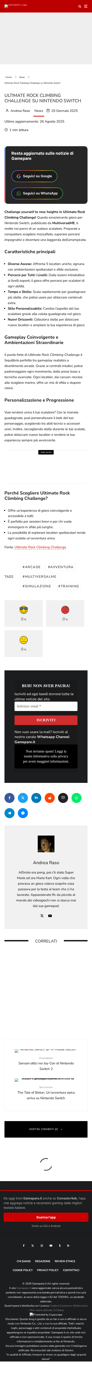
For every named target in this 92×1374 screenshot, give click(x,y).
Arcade (33, 567)
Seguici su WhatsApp (40, 193)
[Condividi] (9, 798)
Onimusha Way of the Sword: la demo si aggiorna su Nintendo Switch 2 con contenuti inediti (57, 463)
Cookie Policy (23, 1270)
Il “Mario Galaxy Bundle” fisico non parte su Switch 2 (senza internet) (52, 1014)
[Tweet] (23, 798)
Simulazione (38, 586)
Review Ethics (65, 1261)
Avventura (62, 567)
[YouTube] (51, 1245)
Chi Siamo (24, 1261)
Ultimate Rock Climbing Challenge (40, 547)
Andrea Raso (20, 110)
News (38, 110)
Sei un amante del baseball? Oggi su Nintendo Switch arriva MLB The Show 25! (54, 987)
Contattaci (71, 1270)
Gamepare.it (24, 1288)
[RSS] (68, 1245)
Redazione (42, 1261)
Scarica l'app (46, 1217)
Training (70, 586)
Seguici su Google (37, 176)
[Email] (63, 798)
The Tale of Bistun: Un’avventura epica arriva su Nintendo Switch (46, 1092)
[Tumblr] (60, 1245)
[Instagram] (41, 1245)
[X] (32, 1245)
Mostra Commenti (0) (43, 1129)
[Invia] (50, 798)
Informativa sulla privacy (50, 756)
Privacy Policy (48, 1270)
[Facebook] (24, 1245)
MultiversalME (41, 576)
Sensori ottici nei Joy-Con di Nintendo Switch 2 (46, 1063)
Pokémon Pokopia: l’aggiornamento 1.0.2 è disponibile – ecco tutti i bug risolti (50, 958)
